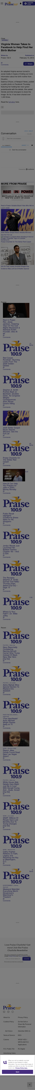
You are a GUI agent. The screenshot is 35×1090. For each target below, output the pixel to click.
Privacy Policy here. (21, 1068)
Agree (17, 1072)
